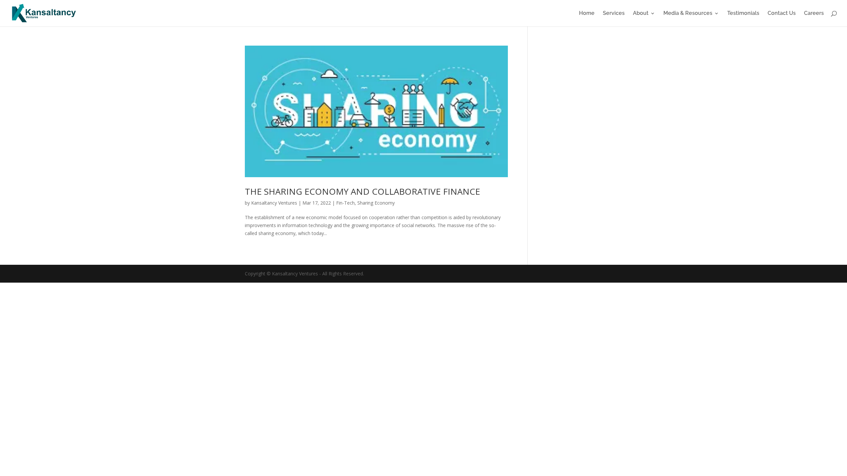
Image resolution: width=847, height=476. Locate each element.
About (640, 13)
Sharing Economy (376, 203)
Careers (814, 13)
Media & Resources (687, 13)
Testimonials (743, 13)
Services (614, 13)
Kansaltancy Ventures (274, 203)
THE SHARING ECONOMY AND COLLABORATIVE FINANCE (362, 191)
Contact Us (782, 13)
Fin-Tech (345, 203)
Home (587, 13)
